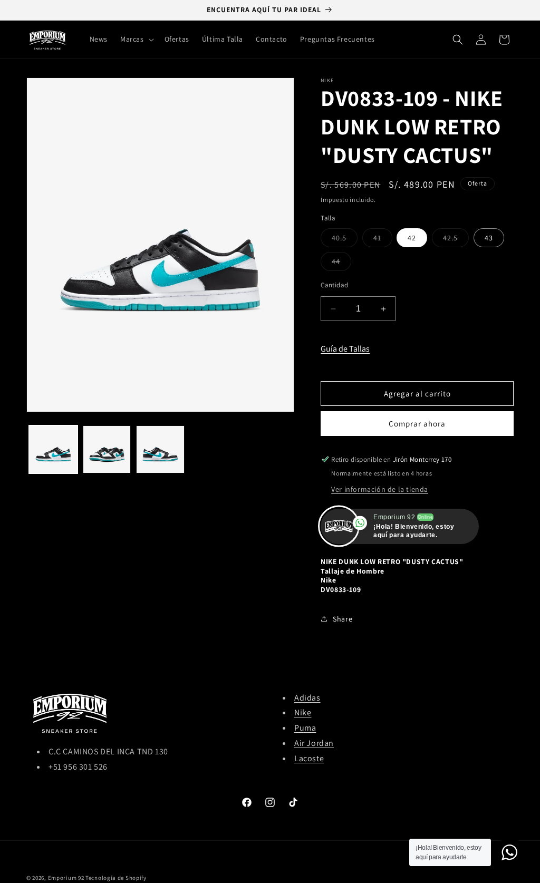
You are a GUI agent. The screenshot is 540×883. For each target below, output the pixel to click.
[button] (136, 39)
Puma (305, 727)
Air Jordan (314, 743)
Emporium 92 (66, 877)
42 (412, 237)
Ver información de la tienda (379, 489)
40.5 (345, 239)
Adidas (307, 697)
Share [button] (342, 619)
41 (382, 239)
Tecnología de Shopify (116, 877)
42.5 (456, 239)
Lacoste (309, 758)
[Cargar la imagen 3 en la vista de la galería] (160, 449)
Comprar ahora (417, 424)
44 (341, 263)
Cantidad (334, 284)
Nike (302, 712)
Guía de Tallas (345, 348)
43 (489, 237)
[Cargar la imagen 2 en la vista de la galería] (107, 449)
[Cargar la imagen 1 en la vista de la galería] (53, 449)
